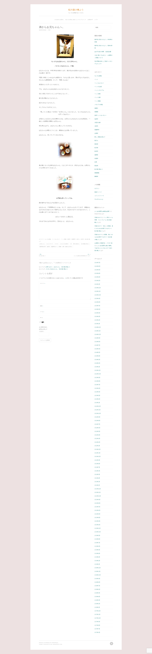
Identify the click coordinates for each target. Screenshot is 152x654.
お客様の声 (90, 19)
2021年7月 (97, 467)
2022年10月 (98, 413)
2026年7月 (97, 262)
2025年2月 (97, 320)
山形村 (96, 133)
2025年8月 (97, 302)
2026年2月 (97, 280)
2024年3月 (97, 359)
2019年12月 (98, 528)
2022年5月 (97, 431)
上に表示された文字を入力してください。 (43, 329)
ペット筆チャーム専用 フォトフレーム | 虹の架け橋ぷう (104, 220)
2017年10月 (98, 618)
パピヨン (57, 243)
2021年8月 (97, 463)
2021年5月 (97, 474)
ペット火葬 (97, 97)
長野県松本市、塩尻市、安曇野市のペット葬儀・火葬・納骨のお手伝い (56, 246)
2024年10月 (98, 334)
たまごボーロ (50, 243)
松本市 (82, 239)
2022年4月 (97, 435)
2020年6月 (97, 510)
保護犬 (96, 108)
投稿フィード (98, 192)
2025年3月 (97, 316)
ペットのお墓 (98, 86)
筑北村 (96, 165)
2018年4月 (97, 596)
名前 (41, 305)
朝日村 (96, 144)
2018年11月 (97, 571)
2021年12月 (97, 449)
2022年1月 (97, 445)
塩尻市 (68, 239)
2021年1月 (97, 485)
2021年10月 (98, 456)
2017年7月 (97, 629)
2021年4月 (97, 478)
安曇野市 (73, 239)
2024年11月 (97, 331)
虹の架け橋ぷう (76, 9)
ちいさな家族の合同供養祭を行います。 (82, 255)
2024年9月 (97, 338)
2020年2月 (97, 524)
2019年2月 (97, 560)
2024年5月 (97, 352)
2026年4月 (97, 273)
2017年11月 (97, 614)
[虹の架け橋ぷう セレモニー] (111, 643)
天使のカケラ (98, 217)
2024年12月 (98, 327)
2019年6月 (97, 546)
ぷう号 (96, 19)
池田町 (96, 155)
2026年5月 (97, 270)
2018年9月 (97, 578)
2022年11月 (97, 410)
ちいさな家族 (48, 239)
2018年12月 (98, 567)
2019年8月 (97, 539)
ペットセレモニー (56, 239)
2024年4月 (97, 356)
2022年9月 (97, 417)
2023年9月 (97, 377)
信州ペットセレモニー (100, 115)
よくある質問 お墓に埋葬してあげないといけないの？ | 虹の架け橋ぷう (103, 248)
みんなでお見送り (64, 243)
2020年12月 (98, 489)
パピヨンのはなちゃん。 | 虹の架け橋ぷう (56, 269)
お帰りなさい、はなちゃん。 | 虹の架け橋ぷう (57, 267)
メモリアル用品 (99, 104)
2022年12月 (98, 406)
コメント (42, 283)
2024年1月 (97, 366)
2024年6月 (97, 349)
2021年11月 (97, 453)
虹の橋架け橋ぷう (85, 243)
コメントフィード (99, 195)
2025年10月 (98, 295)
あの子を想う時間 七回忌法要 (103, 51)
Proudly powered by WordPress (48, 642)
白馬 (96, 162)
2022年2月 (97, 442)
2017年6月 (97, 632)
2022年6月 (97, 427)
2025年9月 (97, 298)
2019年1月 (97, 564)
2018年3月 (97, 600)
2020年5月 (97, 514)
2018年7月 (97, 585)
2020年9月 (97, 499)
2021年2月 (97, 481)
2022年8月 (97, 420)
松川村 (96, 147)
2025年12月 (98, 287)
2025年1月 (97, 323)
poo (49, 30)
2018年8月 (97, 582)
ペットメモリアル (99, 90)
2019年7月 (97, 542)
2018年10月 (98, 575)
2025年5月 (97, 313)
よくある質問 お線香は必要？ (102, 211)
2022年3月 (97, 438)
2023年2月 (97, 399)
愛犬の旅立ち (76, 243)
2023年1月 (97, 402)
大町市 (96, 126)
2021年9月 (97, 460)
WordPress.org (99, 199)
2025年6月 (97, 309)
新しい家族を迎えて (100, 137)
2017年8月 (97, 625)
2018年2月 (97, 603)
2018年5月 (97, 593)
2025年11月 (97, 291)
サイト (41, 317)
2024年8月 (97, 341)
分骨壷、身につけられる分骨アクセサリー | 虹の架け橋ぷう (104, 228)
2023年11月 (97, 370)
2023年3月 (97, 395)
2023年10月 (98, 374)
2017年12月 (97, 611)
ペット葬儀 (63, 239)
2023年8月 (97, 381)
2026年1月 (97, 284)
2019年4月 (97, 553)
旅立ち (78, 239)
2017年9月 (97, 621)
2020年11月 (98, 492)
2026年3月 (97, 277)
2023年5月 (97, 392)
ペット (96, 79)
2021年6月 (97, 471)
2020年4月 (97, 517)
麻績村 (96, 176)
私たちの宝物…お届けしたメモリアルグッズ (76, 19)
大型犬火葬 (97, 122)
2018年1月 (97, 607)
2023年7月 (97, 384)
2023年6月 (97, 388)
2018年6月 (97, 589)
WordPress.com (57, 644)
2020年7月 (97, 507)
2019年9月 (97, 535)
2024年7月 (97, 345)
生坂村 (96, 158)
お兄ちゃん (42, 243)
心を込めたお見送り (59, 19)
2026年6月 (97, 266)
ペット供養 (97, 94)
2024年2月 (97, 363)
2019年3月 (97, 557)
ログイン (97, 188)
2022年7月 (97, 424)
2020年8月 (97, 503)
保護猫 (96, 111)
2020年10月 (98, 496)
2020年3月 (97, 521)
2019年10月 (98, 532)
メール (42, 311)
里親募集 (97, 173)
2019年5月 (97, 550)
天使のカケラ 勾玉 (100, 226)
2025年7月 (97, 305)
